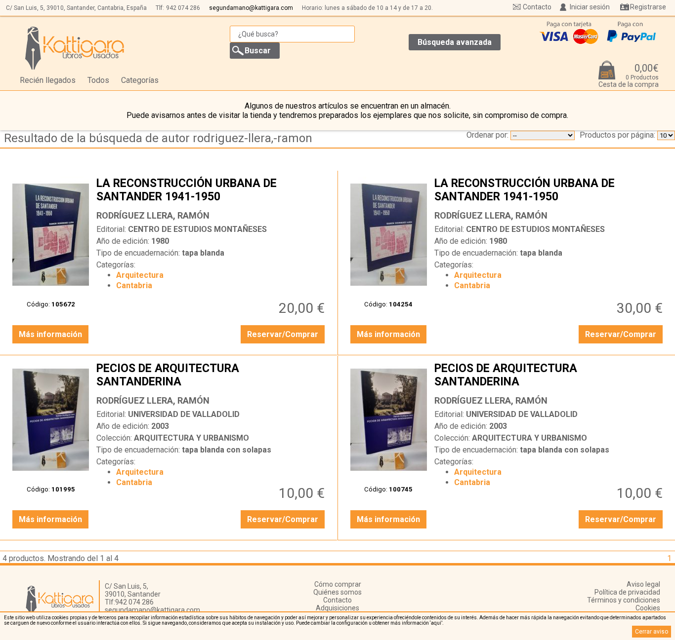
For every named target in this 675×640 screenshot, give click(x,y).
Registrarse (648, 7)
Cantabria (134, 285)
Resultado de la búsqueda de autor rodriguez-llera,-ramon (158, 138)
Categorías (140, 80)
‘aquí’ (436, 623)
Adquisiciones (337, 608)
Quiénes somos (337, 592)
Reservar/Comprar (282, 334)
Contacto (537, 7)
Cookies (647, 608)
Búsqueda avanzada (455, 42)
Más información (50, 334)
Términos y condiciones (623, 600)
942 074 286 (183, 7)
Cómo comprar (337, 584)
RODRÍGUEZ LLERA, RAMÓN (153, 215)
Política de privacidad (627, 592)
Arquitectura (140, 275)
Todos (98, 80)
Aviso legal (643, 584)
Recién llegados (48, 80)
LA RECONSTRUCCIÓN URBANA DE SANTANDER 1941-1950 (211, 191)
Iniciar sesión (590, 7)
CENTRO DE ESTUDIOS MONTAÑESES (197, 229)
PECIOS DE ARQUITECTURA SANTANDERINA (211, 376)
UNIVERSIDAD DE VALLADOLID (184, 414)
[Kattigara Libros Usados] (74, 48)
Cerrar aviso (651, 631)
